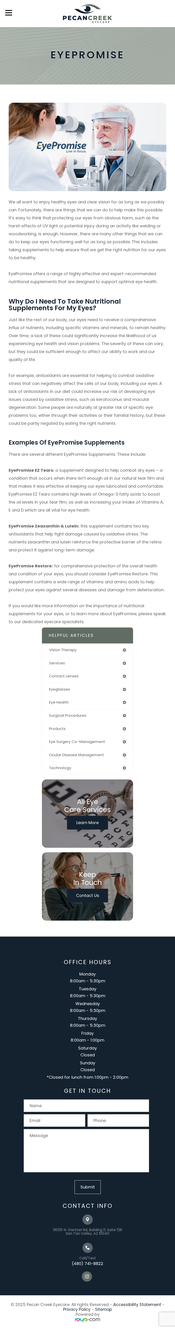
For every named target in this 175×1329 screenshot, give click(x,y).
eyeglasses (59, 689)
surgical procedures (67, 715)
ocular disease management (76, 755)
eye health (59, 702)
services (57, 663)
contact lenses (64, 676)
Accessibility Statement (137, 1304)
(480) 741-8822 (87, 1263)
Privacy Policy (76, 1309)
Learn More (87, 822)
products (57, 728)
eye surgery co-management (77, 741)
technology (60, 768)
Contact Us (87, 895)
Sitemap (103, 1309)
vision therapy (63, 650)
